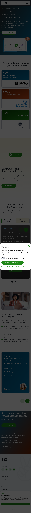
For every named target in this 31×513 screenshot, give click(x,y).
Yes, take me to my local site (12, 262)
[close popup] (29, 246)
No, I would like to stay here (12, 266)
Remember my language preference (15, 258)
